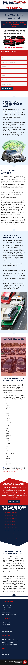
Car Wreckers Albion (10, 521)
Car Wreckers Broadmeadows (12, 536)
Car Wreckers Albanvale (11, 518)
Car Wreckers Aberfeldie (11, 512)
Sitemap (4, 656)
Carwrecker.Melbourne (12, 644)
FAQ (3, 652)
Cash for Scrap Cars (7, 631)
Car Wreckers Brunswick (11, 539)
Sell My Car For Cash (7, 629)
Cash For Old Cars (6, 622)
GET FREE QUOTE (14, 501)
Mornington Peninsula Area (9, 614)
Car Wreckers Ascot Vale (11, 527)
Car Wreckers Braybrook (11, 533)
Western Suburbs (6, 605)
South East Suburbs (7, 607)
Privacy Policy (5, 654)
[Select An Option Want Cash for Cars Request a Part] (14, 58)
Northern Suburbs (6, 610)
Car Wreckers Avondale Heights (13, 530)
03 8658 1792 (15, 7)
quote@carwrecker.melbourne (13, 641)
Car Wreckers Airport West (11, 515)
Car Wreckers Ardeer (10, 524)
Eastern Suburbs (6, 612)
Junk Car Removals (6, 626)
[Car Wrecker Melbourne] (14, 2)
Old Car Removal (6, 624)
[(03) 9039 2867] (25, 662)
